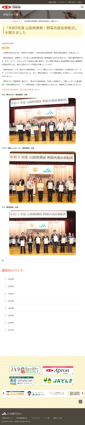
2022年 (11, 293)
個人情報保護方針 (22, 418)
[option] (15, 393)
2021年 (11, 300)
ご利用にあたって (7, 418)
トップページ (6, 21)
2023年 (11, 286)
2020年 (11, 308)
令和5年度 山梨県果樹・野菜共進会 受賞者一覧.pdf (20, 89)
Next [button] (83, 393)
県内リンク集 (58, 418)
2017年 (11, 330)
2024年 (11, 279)
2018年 (11, 322)
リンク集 (46, 418)
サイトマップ (36, 418)
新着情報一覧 (16, 21)
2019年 (11, 315)
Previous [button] (3, 393)
